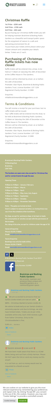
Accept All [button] (22, 401)
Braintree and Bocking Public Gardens (26, 290)
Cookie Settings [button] (9, 401)
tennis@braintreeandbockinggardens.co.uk (26, 247)
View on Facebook (10, 332)
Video (11, 328)
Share (9, 335)
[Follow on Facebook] (7, 255)
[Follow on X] (12, 255)
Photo (11, 370)
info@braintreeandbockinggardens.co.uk (25, 234)
